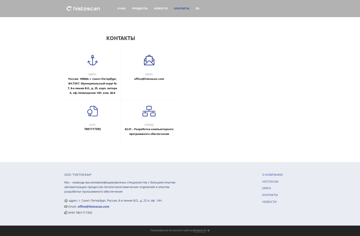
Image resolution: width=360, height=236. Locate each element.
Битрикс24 (199, 230)
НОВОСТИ (161, 8)
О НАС (122, 8)
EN (197, 8)
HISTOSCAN (270, 181)
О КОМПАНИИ (272, 175)
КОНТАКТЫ (181, 8)
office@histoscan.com (93, 206)
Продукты (140, 8)
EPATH (266, 188)
